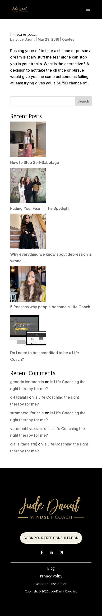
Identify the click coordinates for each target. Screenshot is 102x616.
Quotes (68, 39)
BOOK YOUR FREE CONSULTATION (51, 538)
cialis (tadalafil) (23, 444)
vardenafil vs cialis (26, 428)
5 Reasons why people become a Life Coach (50, 306)
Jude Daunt (25, 39)
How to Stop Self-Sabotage (34, 162)
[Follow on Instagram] (61, 552)
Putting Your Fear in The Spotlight (40, 208)
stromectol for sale (27, 413)
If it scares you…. (23, 34)
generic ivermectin (27, 381)
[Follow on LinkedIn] (51, 552)
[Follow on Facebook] (42, 552)
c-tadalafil (19, 397)
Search (83, 101)
